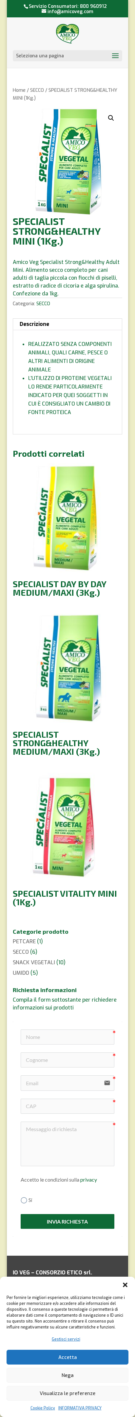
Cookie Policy (42, 1408)
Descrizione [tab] (34, 324)
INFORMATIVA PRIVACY (80, 1408)
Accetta (67, 1357)
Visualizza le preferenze (67, 1393)
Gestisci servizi (66, 1339)
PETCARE (24, 941)
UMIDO (21, 972)
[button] (125, 1285)
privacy (88, 1179)
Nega (67, 1375)
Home (19, 90)
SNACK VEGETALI (34, 962)
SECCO (37, 90)
